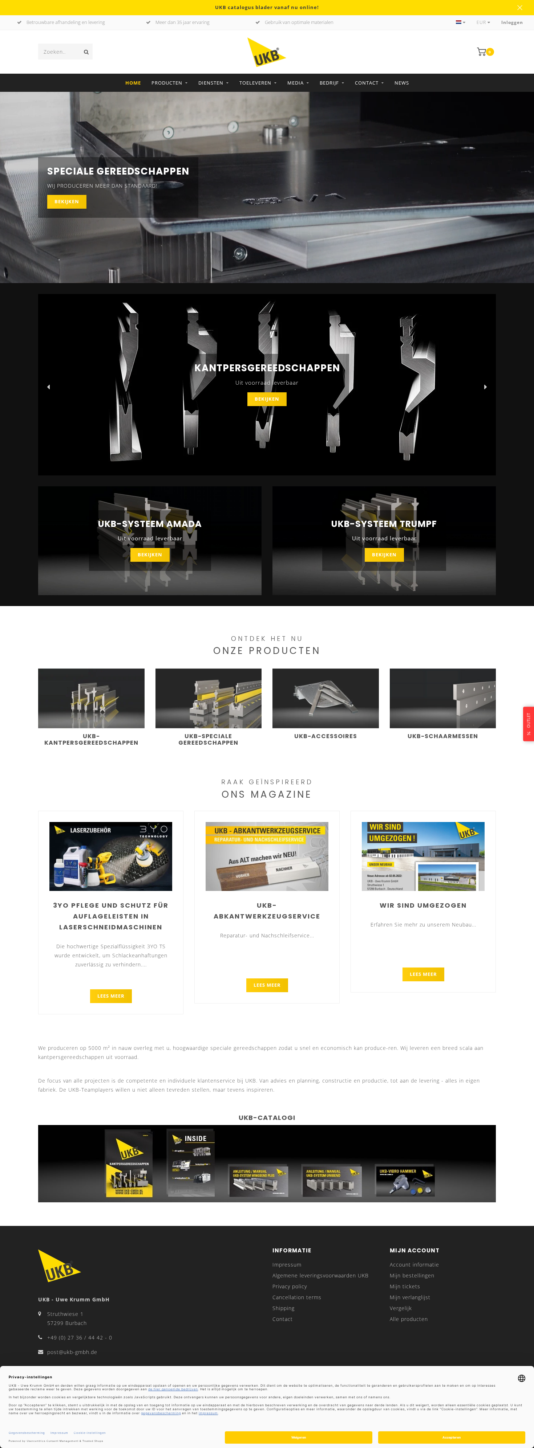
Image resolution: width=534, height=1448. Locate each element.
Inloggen (512, 22)
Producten (166, 82)
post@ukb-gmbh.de (72, 1352)
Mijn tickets (405, 1286)
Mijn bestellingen (412, 1275)
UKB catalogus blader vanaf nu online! (267, 7)
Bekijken (66, 202)
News (402, 82)
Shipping (283, 1308)
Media (295, 82)
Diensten (210, 82)
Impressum (287, 1264)
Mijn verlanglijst (410, 1297)
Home (133, 82)
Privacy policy (289, 1286)
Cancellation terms (296, 1297)
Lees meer (111, 996)
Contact (367, 82)
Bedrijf (329, 82)
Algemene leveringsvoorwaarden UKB (320, 1275)
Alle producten (409, 1319)
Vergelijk (401, 1308)
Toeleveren (255, 82)
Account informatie (414, 1264)
